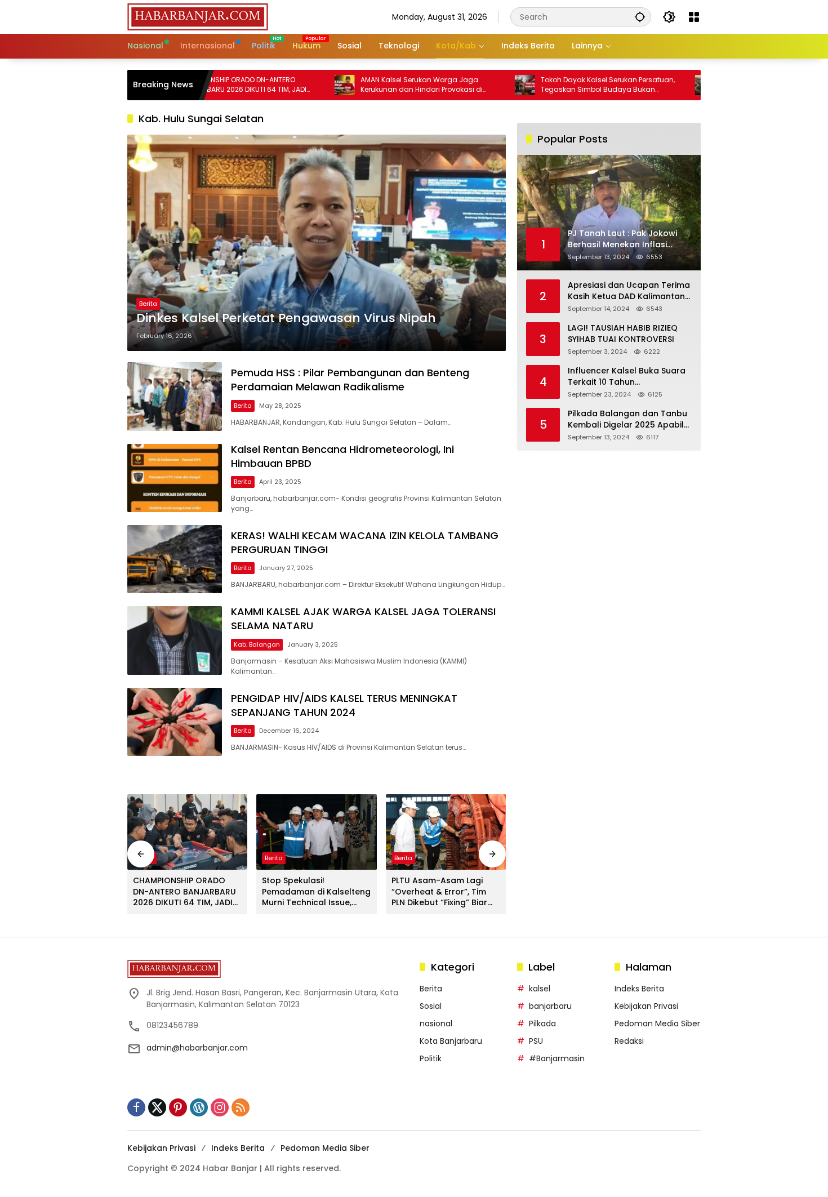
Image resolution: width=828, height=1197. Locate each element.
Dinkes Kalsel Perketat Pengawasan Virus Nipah (286, 318)
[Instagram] (220, 1107)
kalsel (539, 988)
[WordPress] (199, 1107)
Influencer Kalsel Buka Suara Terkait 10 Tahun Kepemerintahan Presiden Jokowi (626, 377)
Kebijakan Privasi (646, 1006)
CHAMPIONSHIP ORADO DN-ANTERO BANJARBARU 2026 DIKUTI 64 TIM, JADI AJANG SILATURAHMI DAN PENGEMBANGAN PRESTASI (185, 892)
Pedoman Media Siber (657, 1023)
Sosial (431, 1006)
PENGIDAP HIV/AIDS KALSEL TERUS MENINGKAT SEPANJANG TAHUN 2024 (344, 705)
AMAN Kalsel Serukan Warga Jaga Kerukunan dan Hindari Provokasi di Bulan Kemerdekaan (371, 85)
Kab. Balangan (257, 644)
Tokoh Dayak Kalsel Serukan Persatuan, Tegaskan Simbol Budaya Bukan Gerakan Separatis (558, 85)
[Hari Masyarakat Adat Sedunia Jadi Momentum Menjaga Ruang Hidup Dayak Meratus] (655, 85)
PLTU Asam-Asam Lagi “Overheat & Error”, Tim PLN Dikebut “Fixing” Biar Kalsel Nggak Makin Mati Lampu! (441, 892)
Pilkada (542, 1023)
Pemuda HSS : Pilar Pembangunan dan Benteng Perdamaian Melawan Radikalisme (350, 380)
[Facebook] (136, 1107)
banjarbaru (550, 1006)
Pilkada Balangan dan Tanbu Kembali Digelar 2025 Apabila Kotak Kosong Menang (628, 419)
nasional (436, 1023)
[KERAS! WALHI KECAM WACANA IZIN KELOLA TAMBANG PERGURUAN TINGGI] (174, 559)
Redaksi (629, 1041)
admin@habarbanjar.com (197, 1047)
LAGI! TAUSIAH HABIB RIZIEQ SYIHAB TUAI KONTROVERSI (623, 334)
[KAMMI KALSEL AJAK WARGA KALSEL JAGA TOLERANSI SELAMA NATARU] (174, 640)
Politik (431, 1058)
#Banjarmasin (557, 1058)
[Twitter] (157, 1107)
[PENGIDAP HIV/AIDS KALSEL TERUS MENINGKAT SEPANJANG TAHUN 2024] (174, 722)
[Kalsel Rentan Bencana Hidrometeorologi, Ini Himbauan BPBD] (174, 478)
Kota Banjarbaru (451, 1041)
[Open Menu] (694, 17)
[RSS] (241, 1107)
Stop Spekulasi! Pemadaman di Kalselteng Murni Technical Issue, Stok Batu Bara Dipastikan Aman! (316, 892)
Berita (148, 303)
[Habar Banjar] (197, 16)
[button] (640, 16)
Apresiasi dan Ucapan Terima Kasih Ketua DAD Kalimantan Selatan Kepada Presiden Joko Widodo (629, 291)
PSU (536, 1041)
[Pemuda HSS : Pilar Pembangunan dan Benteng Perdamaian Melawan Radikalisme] (174, 396)
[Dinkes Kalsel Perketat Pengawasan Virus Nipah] (316, 243)
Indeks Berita (639, 988)
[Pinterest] (178, 1107)
